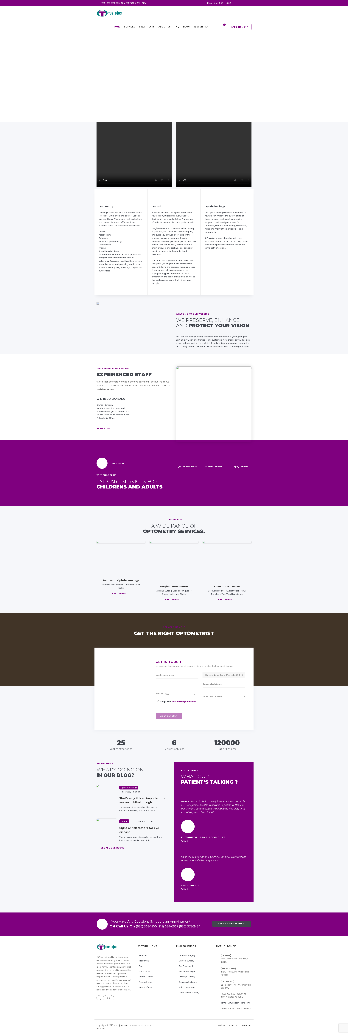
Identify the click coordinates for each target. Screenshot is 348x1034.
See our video (118, 463)
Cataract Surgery (187, 955)
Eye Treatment (186, 966)
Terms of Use (145, 987)
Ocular (124, 821)
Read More (103, 428)
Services (129, 27)
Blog (186, 27)
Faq (177, 27)
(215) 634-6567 (123, 3)
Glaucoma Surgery (188, 971)
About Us (165, 27)
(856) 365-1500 (108, 3)
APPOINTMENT (239, 27)
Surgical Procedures (174, 586)
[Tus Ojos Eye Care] (110, 13)
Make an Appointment (232, 923)
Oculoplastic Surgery (188, 982)
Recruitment (202, 27)
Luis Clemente (190, 885)
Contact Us (144, 971)
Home (117, 27)
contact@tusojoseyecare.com (235, 1002)
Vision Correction (187, 987)
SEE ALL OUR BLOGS (112, 848)
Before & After (146, 976)
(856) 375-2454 (139, 3)
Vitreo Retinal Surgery (189, 992)
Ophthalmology (129, 787)
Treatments (147, 27)
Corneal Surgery (186, 960)
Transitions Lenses (227, 586)
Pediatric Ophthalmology (121, 580)
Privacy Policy (145, 982)
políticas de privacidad (184, 701)
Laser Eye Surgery (187, 976)
